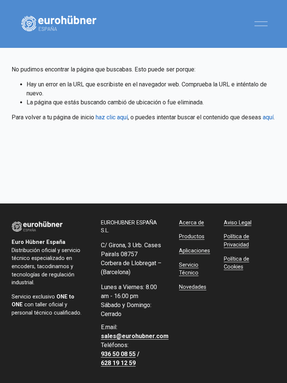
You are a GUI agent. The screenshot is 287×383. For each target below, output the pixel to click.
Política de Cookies (236, 263)
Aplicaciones (194, 251)
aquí (268, 117)
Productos (191, 236)
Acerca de (191, 223)
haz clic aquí (112, 117)
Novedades (192, 287)
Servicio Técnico (188, 269)
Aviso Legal (237, 223)
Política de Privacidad (236, 240)
